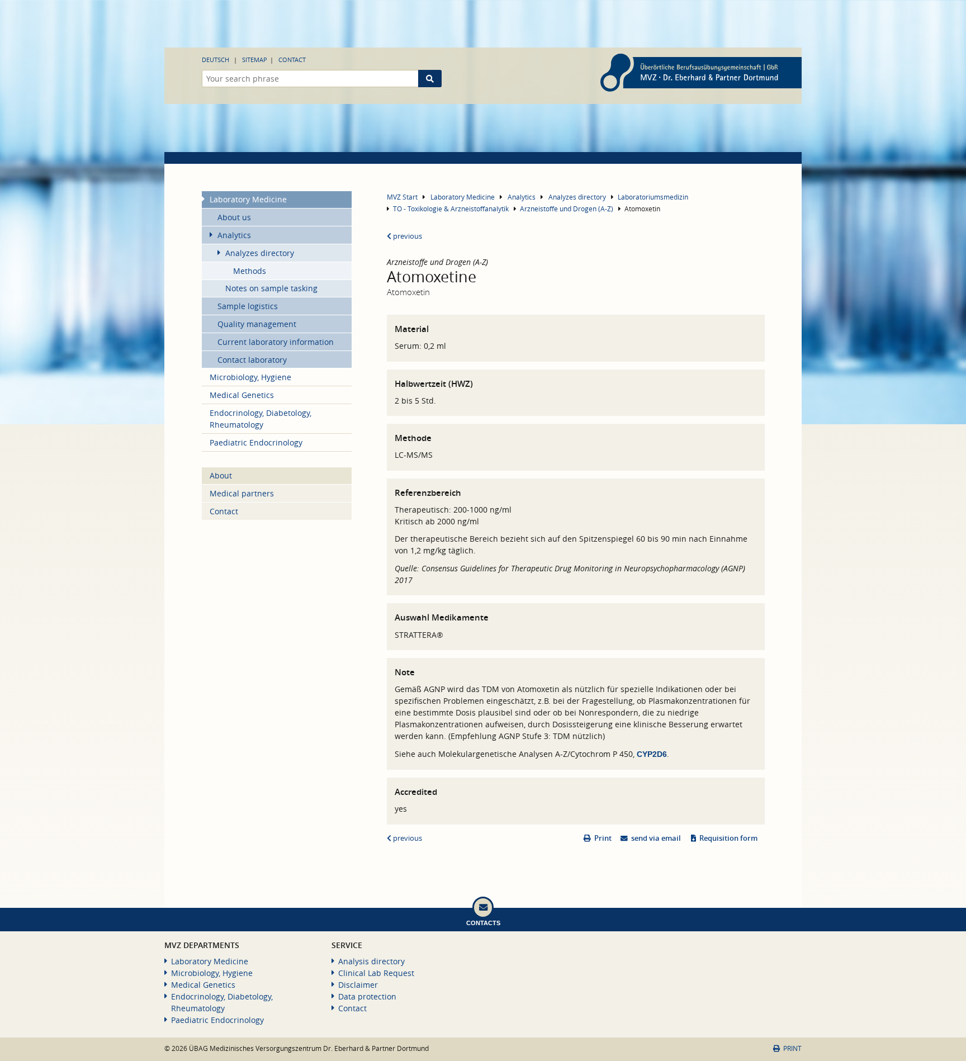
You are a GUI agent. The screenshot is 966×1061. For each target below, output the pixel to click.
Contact (292, 59)
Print (603, 838)
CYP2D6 (652, 754)
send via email (656, 838)
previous (406, 236)
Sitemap (254, 59)
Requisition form (728, 838)
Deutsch (215, 59)
